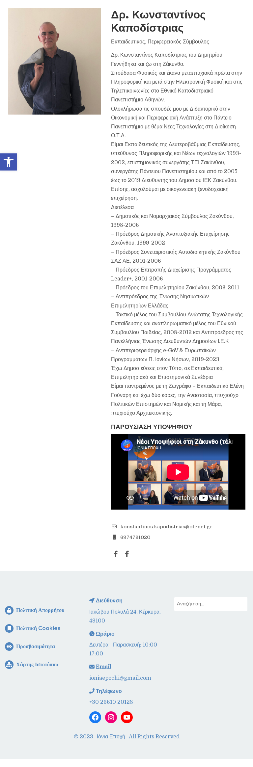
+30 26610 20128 (111, 702)
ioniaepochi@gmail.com (120, 678)
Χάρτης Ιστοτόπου (36, 664)
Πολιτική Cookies (38, 628)
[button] (8, 162)
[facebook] (116, 554)
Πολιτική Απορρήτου (39, 610)
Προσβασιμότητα (35, 646)
